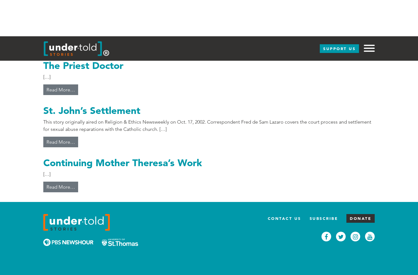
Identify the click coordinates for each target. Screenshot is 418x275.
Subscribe (324, 218)
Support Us (339, 48)
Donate (360, 218)
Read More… (62, 90)
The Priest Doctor (83, 65)
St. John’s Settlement (91, 110)
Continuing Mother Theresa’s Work (122, 163)
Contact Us (284, 218)
